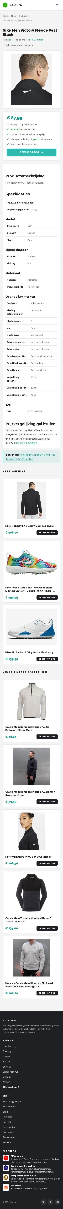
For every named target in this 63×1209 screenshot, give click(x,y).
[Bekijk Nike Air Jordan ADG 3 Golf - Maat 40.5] (31, 627)
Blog (5, 1111)
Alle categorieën (12, 1101)
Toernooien (9, 1127)
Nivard (6, 1061)
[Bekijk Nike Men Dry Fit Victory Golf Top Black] (31, 500)
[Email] (57, 1202)
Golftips (7, 1142)
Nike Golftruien (36, 39)
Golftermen (9, 1137)
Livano (6, 1056)
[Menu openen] (57, 5)
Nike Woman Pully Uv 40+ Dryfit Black (28, 856)
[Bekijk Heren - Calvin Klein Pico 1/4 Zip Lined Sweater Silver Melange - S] (31, 957)
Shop (13, 16)
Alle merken (9, 1106)
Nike (10, 39)
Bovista (7, 1066)
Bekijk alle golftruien (25, 442)
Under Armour (10, 1071)
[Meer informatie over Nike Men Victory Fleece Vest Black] (31, 79)
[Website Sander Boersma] (16, 1202)
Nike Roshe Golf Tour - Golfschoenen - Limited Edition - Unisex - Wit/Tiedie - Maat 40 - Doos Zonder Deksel (29, 591)
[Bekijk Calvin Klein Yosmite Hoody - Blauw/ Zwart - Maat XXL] (31, 892)
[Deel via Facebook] (50, 1202)
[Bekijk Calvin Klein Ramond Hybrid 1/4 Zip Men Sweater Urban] (31, 766)
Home (5, 16)
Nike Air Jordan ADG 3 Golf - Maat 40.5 (29, 652)
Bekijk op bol (30, 152)
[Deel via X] (43, 1202)
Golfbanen (8, 1132)
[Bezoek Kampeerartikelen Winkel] (6, 1177)
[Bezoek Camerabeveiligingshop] (6, 1168)
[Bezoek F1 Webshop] (6, 1158)
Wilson (6, 1081)
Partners (7, 1116)
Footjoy (7, 1051)
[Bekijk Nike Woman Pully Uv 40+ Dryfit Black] (31, 831)
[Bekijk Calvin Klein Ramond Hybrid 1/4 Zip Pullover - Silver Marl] (31, 701)
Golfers (7, 1121)
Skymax (7, 1076)
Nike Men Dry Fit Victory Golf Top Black (29, 525)
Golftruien (23, 16)
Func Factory (9, 1046)
